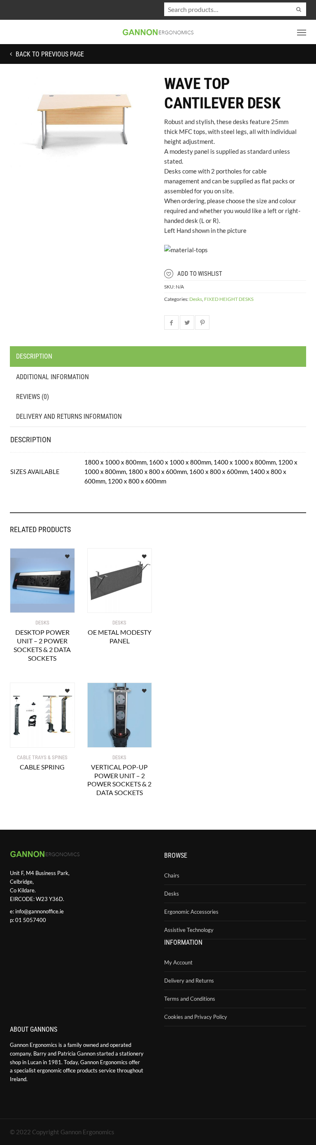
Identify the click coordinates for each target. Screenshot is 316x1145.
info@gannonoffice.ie (39, 911)
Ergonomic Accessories (191, 911)
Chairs (171, 875)
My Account (178, 962)
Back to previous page (49, 54)
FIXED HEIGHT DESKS (228, 299)
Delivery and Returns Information (69, 416)
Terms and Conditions (189, 998)
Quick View (34, 601)
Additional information (52, 377)
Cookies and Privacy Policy (195, 1017)
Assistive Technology (189, 930)
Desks (195, 299)
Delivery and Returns (189, 980)
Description (34, 356)
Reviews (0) (32, 397)
